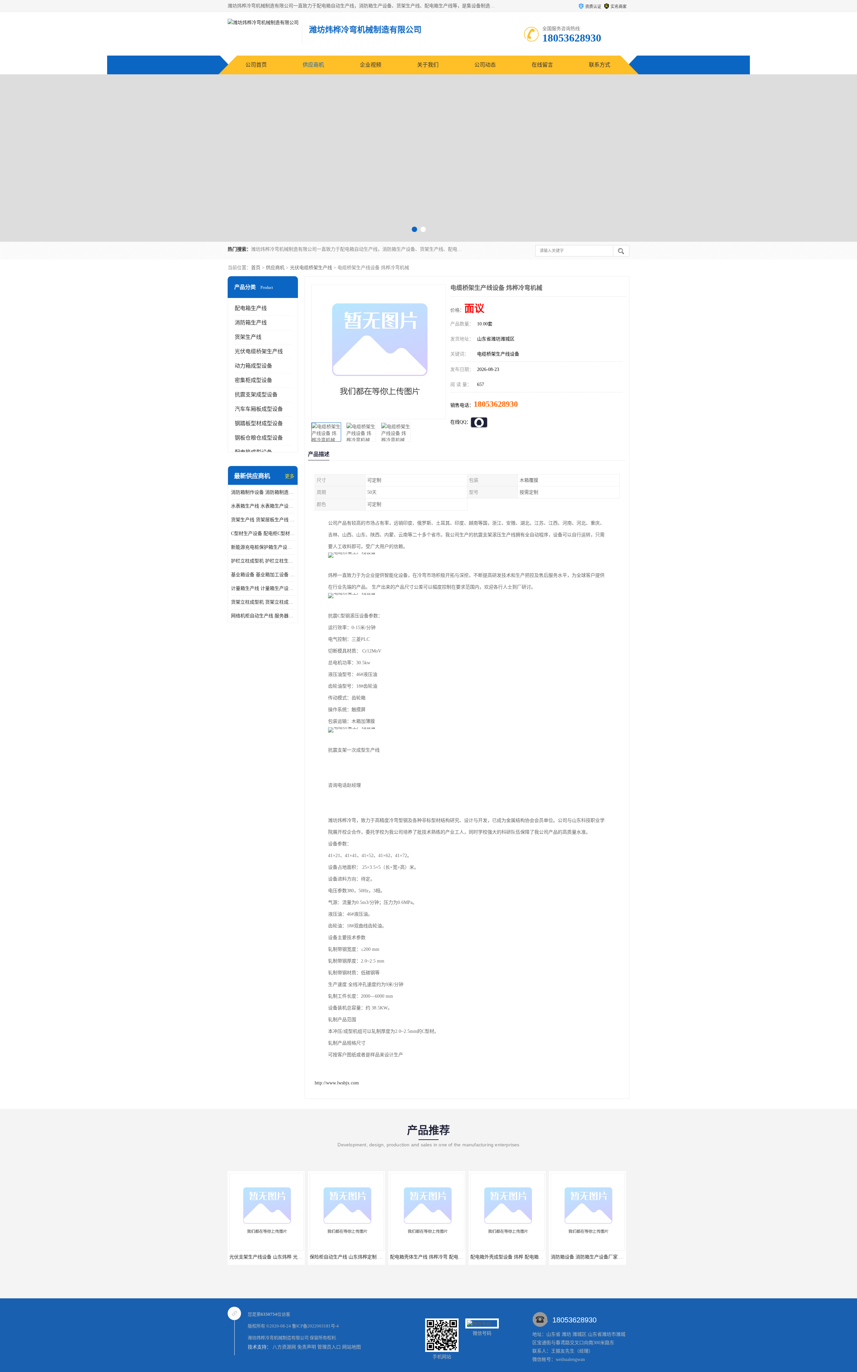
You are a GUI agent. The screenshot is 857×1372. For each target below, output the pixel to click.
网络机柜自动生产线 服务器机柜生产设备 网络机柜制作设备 (263, 615)
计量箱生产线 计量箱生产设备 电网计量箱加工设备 (263, 588)
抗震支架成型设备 (256, 394)
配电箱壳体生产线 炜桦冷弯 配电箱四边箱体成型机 (362, 1257)
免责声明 (306, 1347)
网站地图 (351, 1347)
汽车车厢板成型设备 (259, 409)
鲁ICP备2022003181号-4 (315, 1325)
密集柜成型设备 (253, 380)
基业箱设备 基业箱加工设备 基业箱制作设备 (263, 574)
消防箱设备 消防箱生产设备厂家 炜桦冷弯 (513, 1257)
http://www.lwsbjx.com (337, 1082)
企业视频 (370, 65)
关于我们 (428, 65)
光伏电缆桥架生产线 (311, 267)
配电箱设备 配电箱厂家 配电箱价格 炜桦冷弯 (597, 1257)
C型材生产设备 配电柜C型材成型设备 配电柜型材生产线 (263, 533)
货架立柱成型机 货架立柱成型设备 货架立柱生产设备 (263, 602)
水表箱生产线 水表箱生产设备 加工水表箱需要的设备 (263, 506)
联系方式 (599, 65)
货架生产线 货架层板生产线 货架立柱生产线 (263, 519)
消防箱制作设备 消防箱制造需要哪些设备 (263, 492)
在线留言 (542, 65)
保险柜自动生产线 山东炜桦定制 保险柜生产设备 (279, 1257)
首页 (255, 267)
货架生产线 (248, 337)
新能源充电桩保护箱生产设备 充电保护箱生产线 (263, 547)
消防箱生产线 (251, 322)
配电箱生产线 (251, 308)
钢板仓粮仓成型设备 (259, 438)
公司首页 (256, 65)
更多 (289, 476)
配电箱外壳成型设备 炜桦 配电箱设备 (429, 1257)
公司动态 (485, 65)
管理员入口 (329, 1347)
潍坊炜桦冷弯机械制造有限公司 (278, 1337)
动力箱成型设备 (253, 366)
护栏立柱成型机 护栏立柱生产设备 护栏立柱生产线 (263, 560)
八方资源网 (284, 1347)
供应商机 (313, 65)
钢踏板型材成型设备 (259, 423)
